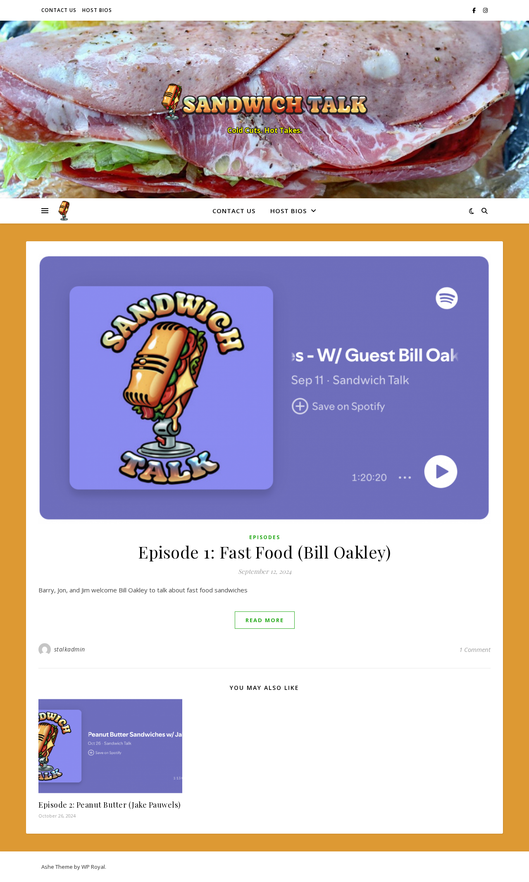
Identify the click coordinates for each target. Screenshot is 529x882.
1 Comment (475, 649)
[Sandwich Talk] (264, 102)
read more (264, 620)
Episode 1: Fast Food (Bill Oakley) (264, 552)
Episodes (264, 537)
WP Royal (93, 866)
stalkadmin (69, 649)
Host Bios (97, 10)
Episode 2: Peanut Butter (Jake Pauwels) (109, 805)
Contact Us (58, 10)
